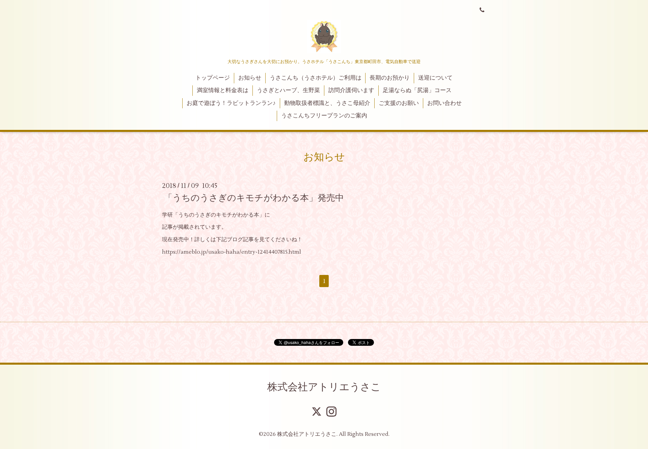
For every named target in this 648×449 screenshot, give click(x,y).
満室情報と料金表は (222, 90)
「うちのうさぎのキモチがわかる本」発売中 (254, 197)
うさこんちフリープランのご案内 (324, 115)
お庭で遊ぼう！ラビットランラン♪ (231, 103)
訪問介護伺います (351, 90)
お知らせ (249, 78)
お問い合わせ (444, 103)
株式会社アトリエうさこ (324, 387)
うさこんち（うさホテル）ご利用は (315, 78)
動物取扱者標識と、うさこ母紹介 (327, 103)
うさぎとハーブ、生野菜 (288, 90)
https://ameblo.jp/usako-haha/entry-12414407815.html (231, 252)
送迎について (435, 78)
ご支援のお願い (399, 103)
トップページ (212, 78)
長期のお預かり (390, 78)
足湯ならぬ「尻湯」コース (417, 90)
